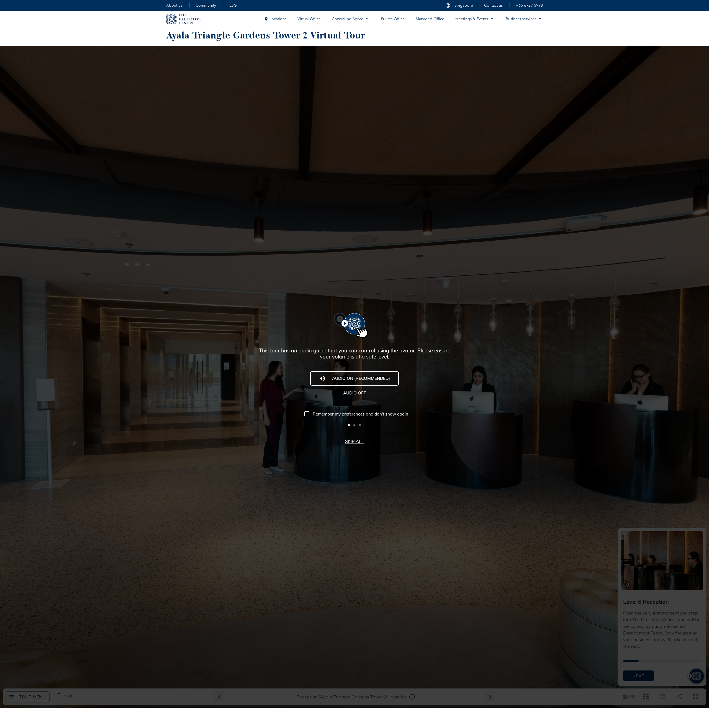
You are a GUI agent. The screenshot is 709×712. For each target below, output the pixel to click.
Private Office (393, 19)
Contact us (493, 5)
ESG (233, 5)
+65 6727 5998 (529, 5)
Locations (277, 19)
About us (174, 5)
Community (206, 5)
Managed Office (430, 19)
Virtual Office (309, 19)
